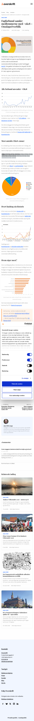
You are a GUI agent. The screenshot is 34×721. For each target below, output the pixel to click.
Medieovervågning (6, 673)
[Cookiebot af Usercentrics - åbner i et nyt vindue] (24, 324)
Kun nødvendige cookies (17, 395)
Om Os (3, 683)
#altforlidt (27, 132)
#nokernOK (21, 132)
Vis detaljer (25, 378)
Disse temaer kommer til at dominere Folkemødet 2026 (15, 537)
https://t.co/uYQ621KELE (10, 316)
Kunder (3, 678)
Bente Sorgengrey (16, 305)
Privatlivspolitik (12, 718)
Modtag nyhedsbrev (7, 699)
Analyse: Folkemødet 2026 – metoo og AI (16, 500)
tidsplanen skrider (6, 121)
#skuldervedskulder (17, 247)
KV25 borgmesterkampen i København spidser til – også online (15, 613)
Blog (8, 12)
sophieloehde (19, 166)
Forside (3, 12)
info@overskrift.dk (7, 662)
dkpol (11, 166)
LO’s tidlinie (22, 118)
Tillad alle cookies (17, 384)
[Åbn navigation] (32, 4)
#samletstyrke (5, 135)
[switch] (29, 360)
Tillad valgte (17, 389)
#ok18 (3, 66)
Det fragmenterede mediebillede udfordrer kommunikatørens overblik (16, 575)
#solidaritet (18, 313)
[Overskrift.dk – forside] (8, 4)
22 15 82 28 (4, 659)
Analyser (12, 12)
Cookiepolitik (22, 718)
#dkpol (27, 313)
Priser (3, 676)
